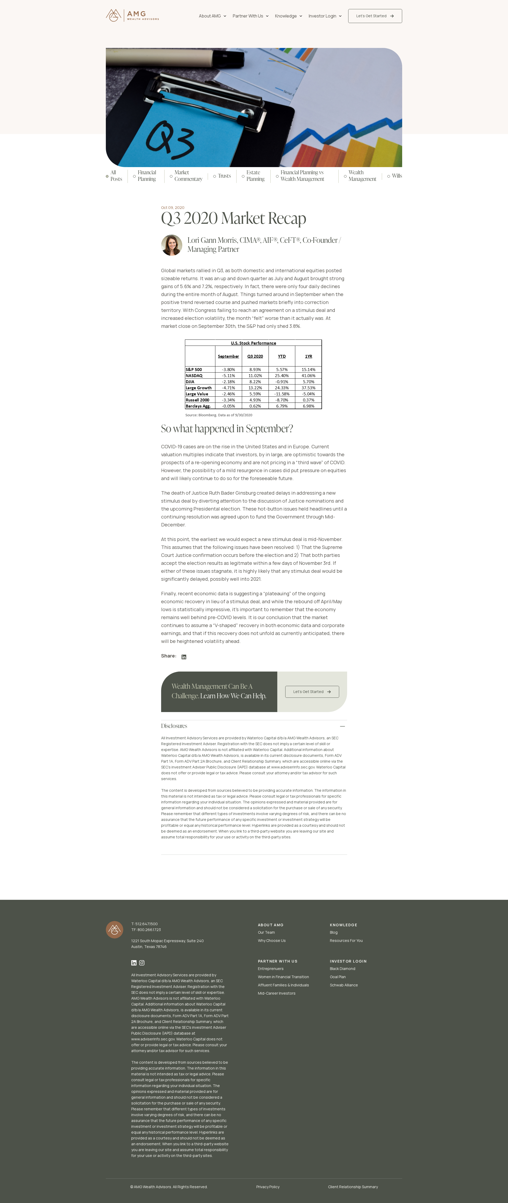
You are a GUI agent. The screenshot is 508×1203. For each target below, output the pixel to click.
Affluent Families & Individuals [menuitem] (283, 984)
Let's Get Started (308, 691)
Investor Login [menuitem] (322, 16)
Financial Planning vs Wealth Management (302, 176)
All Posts (116, 176)
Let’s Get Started (371, 15)
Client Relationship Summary (353, 1186)
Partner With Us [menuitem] (248, 16)
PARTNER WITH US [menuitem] (277, 961)
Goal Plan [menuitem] (338, 976)
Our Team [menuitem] (266, 932)
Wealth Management (363, 176)
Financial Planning (147, 176)
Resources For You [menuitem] (346, 940)
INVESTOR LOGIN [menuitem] (348, 961)
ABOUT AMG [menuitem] (271, 924)
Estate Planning (256, 176)
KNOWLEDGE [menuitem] (343, 924)
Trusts (224, 176)
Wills (397, 176)
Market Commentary (188, 176)
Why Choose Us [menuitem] (272, 940)
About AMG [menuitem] (210, 16)
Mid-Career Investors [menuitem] (277, 993)
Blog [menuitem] (334, 932)
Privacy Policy (267, 1186)
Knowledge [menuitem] (286, 16)
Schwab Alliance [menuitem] (344, 984)
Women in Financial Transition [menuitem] (283, 976)
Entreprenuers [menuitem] (271, 968)
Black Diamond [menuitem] (342, 968)
